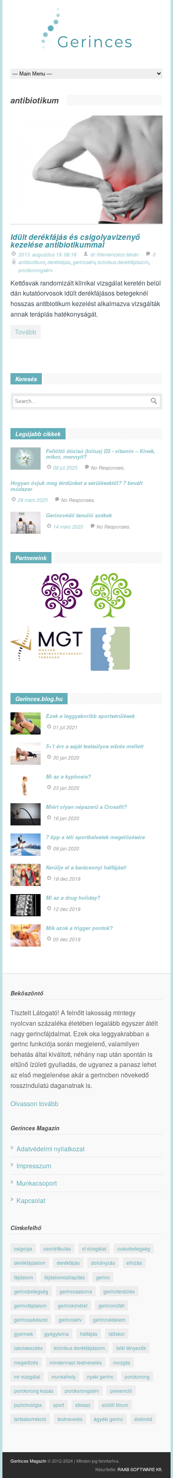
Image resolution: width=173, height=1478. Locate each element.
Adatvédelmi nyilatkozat (50, 1148)
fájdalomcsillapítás (64, 1277)
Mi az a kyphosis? (68, 776)
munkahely (63, 1376)
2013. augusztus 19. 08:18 (47, 254)
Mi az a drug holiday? (73, 897)
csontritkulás (57, 1248)
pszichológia (28, 1404)
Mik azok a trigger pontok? (79, 928)
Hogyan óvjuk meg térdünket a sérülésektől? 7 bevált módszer (76, 485)
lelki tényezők (131, 1347)
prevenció (121, 1390)
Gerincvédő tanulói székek (79, 515)
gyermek (23, 1333)
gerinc (103, 1277)
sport (58, 1404)
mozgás (121, 1362)
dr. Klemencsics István (115, 254)
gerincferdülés (119, 1291)
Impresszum (33, 1165)
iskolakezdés (28, 1347)
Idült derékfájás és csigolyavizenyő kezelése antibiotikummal (75, 240)
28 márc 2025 (33, 499)
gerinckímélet (72, 1305)
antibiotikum (32, 261)
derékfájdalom (29, 1262)
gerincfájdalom (30, 1305)
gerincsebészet (30, 1319)
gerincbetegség (31, 1291)
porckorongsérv (36, 270)
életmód (143, 1418)
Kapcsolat (30, 1200)
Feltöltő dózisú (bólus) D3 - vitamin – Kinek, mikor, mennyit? (100, 453)
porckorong (137, 1376)
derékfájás (58, 261)
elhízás (134, 1262)
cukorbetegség (133, 1248)
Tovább (25, 331)
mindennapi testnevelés (75, 1362)
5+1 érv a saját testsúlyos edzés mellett (94, 746)
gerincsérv (84, 261)
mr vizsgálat (27, 1376)
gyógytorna (56, 1333)
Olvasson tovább (34, 1103)
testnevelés (70, 1418)
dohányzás (103, 1262)
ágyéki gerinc (108, 1418)
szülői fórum (115, 1404)
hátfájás (88, 1333)
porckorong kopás (34, 1390)
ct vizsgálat (94, 1248)
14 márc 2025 (68, 526)
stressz (83, 1404)
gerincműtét (111, 1305)
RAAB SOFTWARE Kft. (140, 1469)
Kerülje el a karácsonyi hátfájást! (86, 867)
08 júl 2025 (65, 467)
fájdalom (23, 1277)
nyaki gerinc (100, 1376)
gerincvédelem (109, 1319)
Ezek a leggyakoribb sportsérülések (90, 716)
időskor (117, 1333)
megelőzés (26, 1362)
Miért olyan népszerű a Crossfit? (86, 806)
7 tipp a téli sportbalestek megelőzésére (95, 837)
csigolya (23, 1248)
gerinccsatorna (76, 1291)
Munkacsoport (36, 1183)
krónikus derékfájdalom (123, 261)
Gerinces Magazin (28, 1460)
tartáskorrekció (30, 1418)
